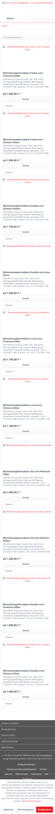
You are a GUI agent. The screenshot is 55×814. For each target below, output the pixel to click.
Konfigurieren (44, 809)
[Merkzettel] (36, 18)
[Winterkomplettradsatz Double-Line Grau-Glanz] (27, 257)
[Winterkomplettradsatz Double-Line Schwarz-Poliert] (27, 191)
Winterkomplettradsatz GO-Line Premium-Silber (27, 473)
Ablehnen (8, 809)
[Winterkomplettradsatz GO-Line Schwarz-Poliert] (27, 523)
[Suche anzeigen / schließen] (30, 18)
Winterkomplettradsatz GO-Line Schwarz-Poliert (26, 539)
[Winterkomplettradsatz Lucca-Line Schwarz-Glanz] (27, 390)
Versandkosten (46, 755)
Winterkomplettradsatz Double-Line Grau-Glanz (26, 274)
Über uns (8, 774)
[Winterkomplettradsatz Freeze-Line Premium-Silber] (27, 58)
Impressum (27, 778)
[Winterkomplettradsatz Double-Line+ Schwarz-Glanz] (27, 656)
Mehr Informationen (31, 801)
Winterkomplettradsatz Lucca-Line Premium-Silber (22, 340)
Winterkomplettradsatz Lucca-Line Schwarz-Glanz (22, 406)
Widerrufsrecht (21, 774)
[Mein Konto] (43, 18)
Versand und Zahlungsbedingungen (22, 769)
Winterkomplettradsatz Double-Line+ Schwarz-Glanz (24, 672)
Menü (10, 18)
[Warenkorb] (50, 18)
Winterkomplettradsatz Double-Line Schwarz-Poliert (23, 207)
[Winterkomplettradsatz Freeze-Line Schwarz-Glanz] (27, 124)
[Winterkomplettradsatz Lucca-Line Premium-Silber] (27, 323)
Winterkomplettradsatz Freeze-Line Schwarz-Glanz (23, 141)
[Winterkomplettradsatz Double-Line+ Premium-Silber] (27, 589)
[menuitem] (7, 18)
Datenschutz (36, 774)
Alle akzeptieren (25, 809)
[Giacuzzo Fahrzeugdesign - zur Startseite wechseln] (27, 7)
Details (25, 99)
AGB (46, 774)
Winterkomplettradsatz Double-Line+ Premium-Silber (24, 606)
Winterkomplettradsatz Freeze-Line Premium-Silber (23, 74)
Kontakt (43, 769)
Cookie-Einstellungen (26, 764)
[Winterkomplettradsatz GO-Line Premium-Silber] (27, 456)
